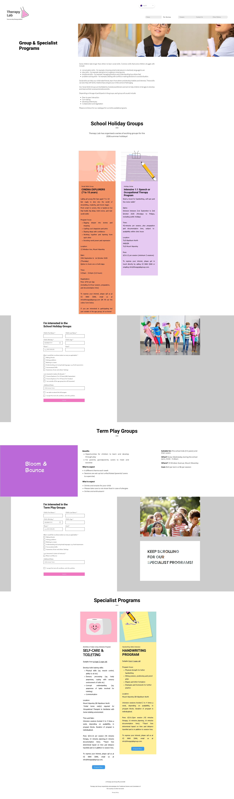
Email (67, 346)
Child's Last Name (71, 333)
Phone (45, 346)
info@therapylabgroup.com (90, 300)
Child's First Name (49, 333)
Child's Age (69, 339)
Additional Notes (49, 385)
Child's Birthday (49, 339)
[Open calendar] (60, 343)
